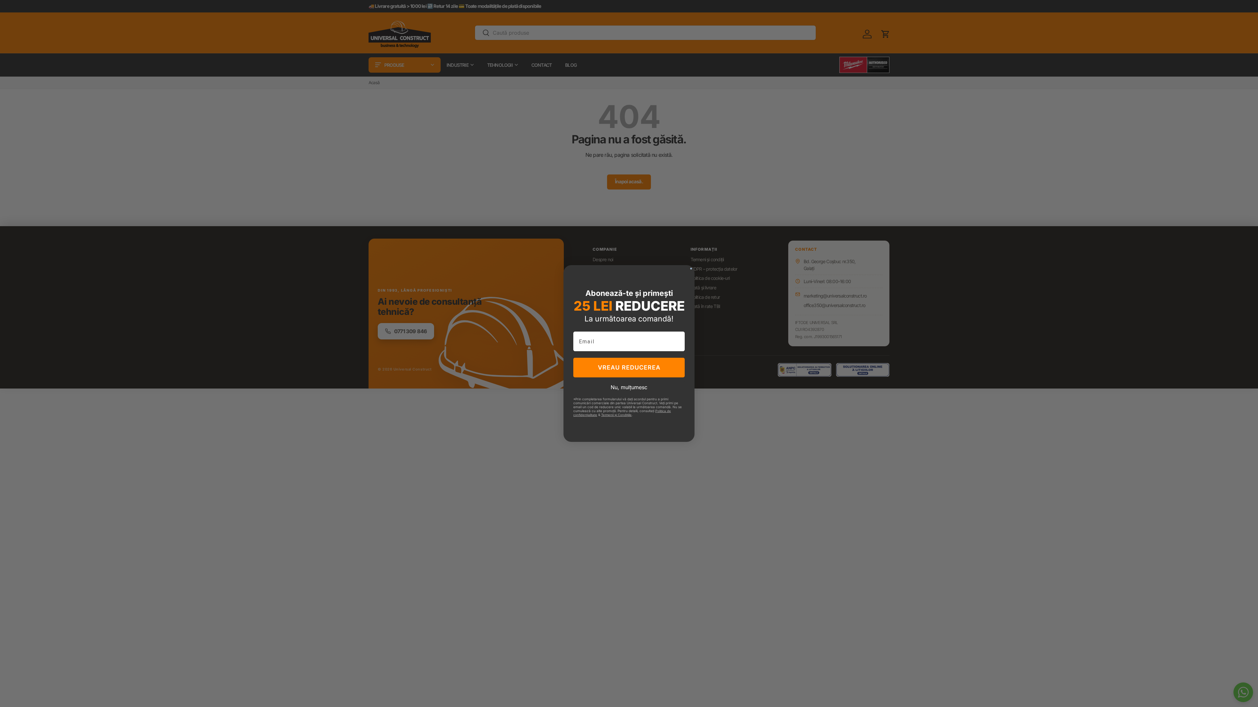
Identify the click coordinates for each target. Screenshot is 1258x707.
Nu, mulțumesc (629, 387)
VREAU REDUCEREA (629, 367)
